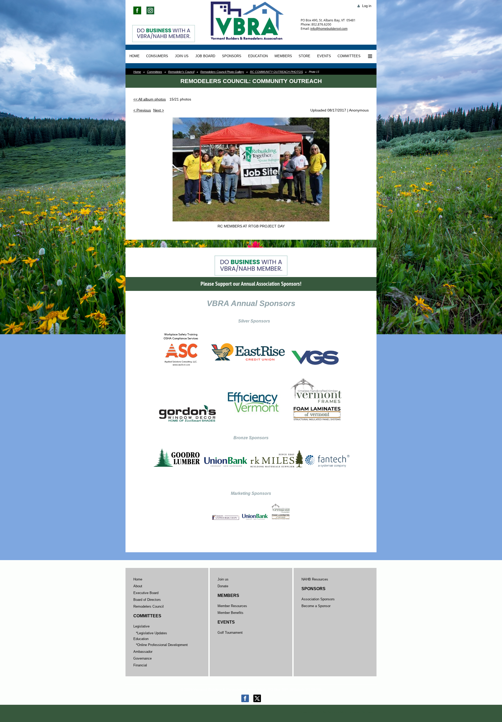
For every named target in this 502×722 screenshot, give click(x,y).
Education (141, 639)
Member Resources (232, 606)
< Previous (142, 110)
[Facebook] (245, 698)
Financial (140, 665)
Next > (158, 110)
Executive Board (145, 593)
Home (137, 71)
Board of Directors (147, 600)
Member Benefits (230, 613)
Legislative (141, 626)
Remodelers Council (148, 606)
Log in (366, 6)
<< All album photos (149, 99)
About (137, 586)
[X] (257, 698)
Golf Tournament (230, 633)
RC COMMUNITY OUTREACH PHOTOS (276, 71)
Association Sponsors (318, 599)
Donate (223, 586)
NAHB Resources (314, 579)
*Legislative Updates (151, 633)
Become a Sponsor (315, 606)
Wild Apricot (329, 712)
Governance (142, 658)
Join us (223, 579)
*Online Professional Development (162, 645)
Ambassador (142, 652)
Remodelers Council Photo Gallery (222, 71)
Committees (154, 71)
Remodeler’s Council (181, 71)
